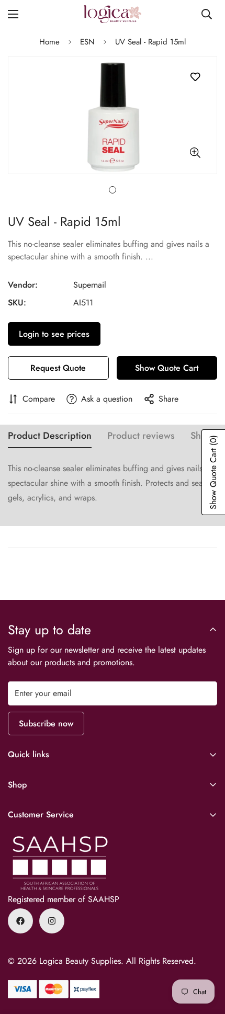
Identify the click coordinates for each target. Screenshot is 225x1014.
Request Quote (58, 368)
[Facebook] (20, 920)
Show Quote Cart (166, 368)
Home (49, 42)
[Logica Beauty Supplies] (112, 14)
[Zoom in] (195, 153)
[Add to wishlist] (195, 77)
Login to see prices (54, 334)
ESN (87, 42)
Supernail (89, 285)
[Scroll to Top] (206, 958)
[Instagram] (51, 920)
